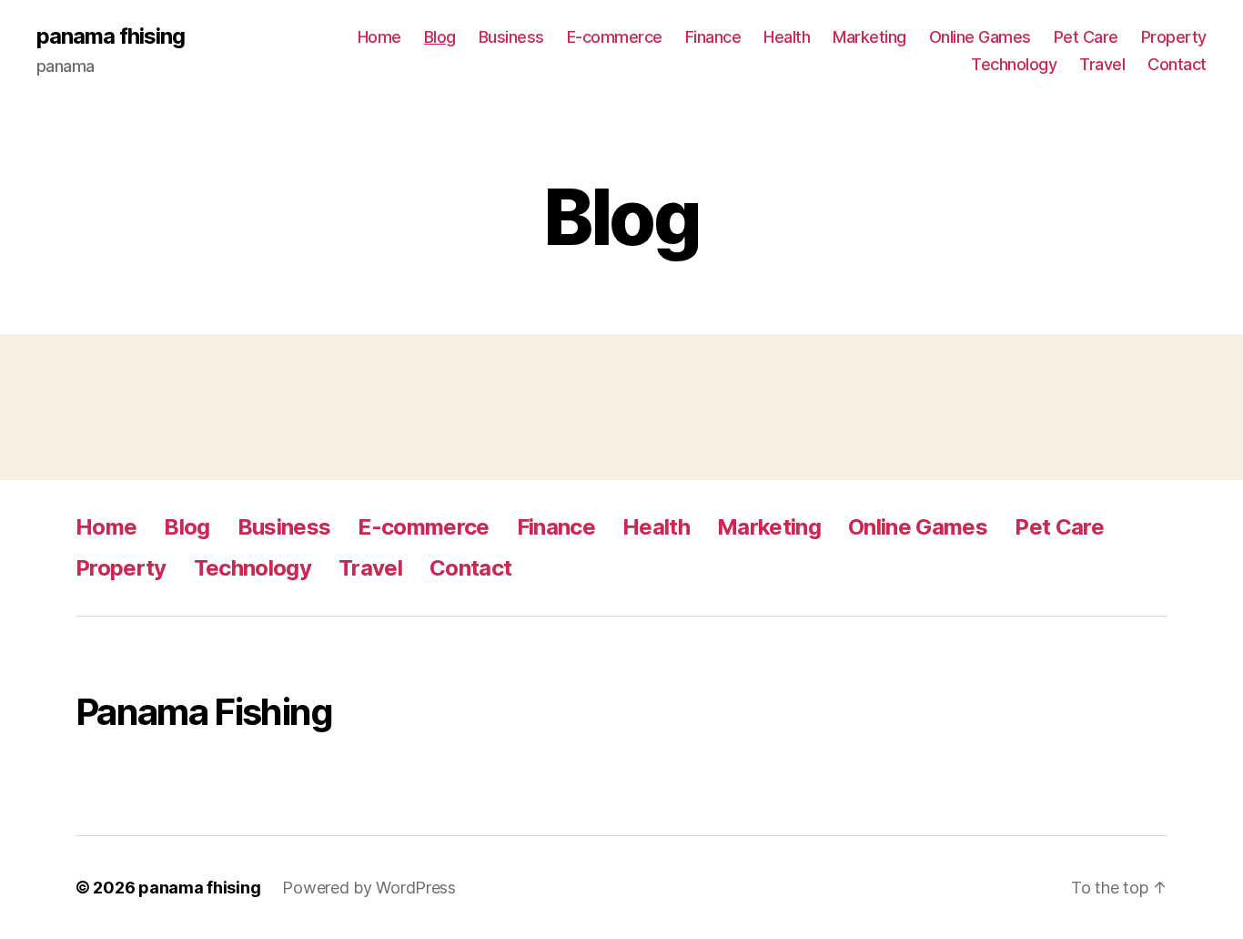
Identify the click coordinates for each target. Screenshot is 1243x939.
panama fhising (110, 36)
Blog (440, 36)
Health (786, 36)
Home (379, 36)
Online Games (980, 36)
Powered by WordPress (369, 887)
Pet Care (1086, 36)
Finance (713, 36)
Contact (1177, 64)
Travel (1102, 64)
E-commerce (614, 36)
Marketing (869, 36)
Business (511, 36)
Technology (1013, 64)
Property (1174, 36)
